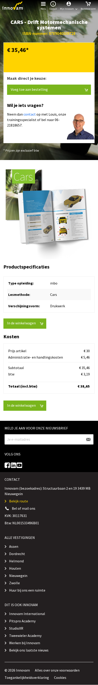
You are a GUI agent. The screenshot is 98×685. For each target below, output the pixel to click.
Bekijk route (18, 501)
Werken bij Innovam (24, 643)
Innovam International (27, 613)
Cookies (60, 677)
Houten (15, 568)
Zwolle (14, 583)
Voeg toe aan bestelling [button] (29, 89)
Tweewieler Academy (25, 635)
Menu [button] (43, 8)
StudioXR (16, 628)
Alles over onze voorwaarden (57, 670)
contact (29, 114)
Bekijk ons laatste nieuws (29, 650)
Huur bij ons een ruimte (27, 590)
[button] (68, 5)
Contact (53, 8)
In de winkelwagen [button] (21, 323)
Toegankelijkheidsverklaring (27, 677)
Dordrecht (17, 553)
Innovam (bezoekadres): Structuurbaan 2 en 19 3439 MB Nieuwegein (47, 491)
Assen (13, 546)
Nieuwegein (18, 575)
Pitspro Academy (22, 621)
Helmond (16, 561)
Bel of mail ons (23, 508)
